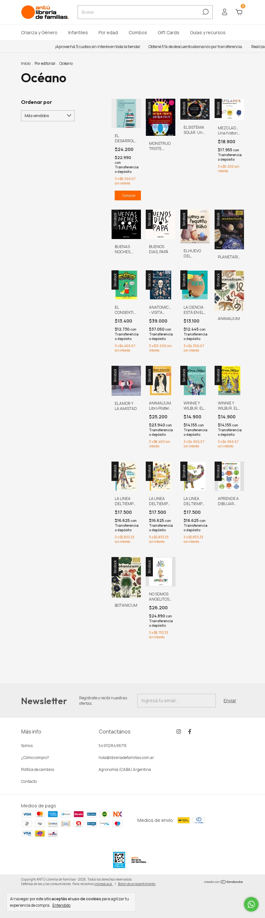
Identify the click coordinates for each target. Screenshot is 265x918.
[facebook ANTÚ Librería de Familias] (189, 731)
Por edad (108, 32)
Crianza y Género (39, 32)
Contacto (29, 781)
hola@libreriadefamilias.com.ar (126, 757)
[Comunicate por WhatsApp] (251, 904)
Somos (27, 745)
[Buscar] (205, 11)
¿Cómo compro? (35, 757)
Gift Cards (168, 32)
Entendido (61, 905)
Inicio (25, 63)
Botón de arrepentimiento (136, 884)
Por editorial (45, 63)
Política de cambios (37, 769)
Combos (138, 32)
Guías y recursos (208, 32)
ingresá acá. (103, 884)
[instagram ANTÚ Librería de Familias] (178, 731)
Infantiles (78, 32)
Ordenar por (36, 102)
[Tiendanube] (224, 882)
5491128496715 (113, 745)
